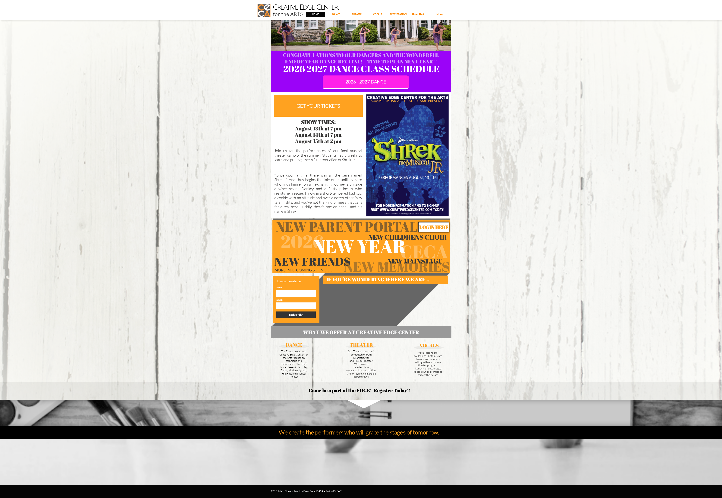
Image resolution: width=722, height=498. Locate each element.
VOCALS (429, 345)
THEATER (361, 344)
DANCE (294, 344)
